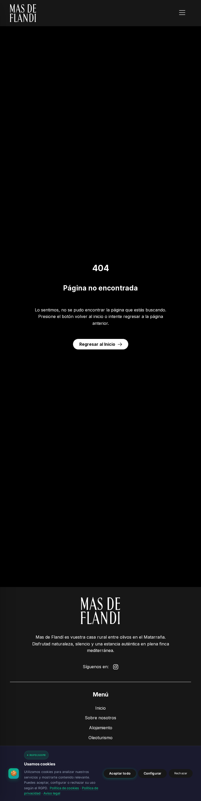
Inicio (100, 708)
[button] (182, 13)
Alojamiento (100, 727)
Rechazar (180, 773)
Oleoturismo (100, 737)
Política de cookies (64, 788)
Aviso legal (51, 793)
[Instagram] (116, 667)
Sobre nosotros (100, 717)
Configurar (152, 773)
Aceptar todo (120, 773)
